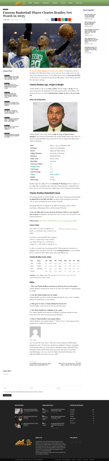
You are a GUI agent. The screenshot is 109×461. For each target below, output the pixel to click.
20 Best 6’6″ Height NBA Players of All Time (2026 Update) (11, 104)
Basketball (46, 3)
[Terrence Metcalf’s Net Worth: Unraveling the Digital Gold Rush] (18, 411)
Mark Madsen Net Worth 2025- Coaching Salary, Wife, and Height (11, 120)
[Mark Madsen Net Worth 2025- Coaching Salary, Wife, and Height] (23, 119)
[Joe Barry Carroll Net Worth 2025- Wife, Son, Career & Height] (23, 111)
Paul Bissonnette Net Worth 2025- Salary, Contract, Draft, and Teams (91, 49)
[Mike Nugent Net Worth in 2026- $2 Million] (18, 425)
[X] (55, 19)
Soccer (63, 3)
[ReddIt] (69, 19)
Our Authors (85, 459)
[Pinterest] (59, 19)
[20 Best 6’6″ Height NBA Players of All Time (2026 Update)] (23, 103)
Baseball (55, 3)
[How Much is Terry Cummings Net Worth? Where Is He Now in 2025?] (23, 85)
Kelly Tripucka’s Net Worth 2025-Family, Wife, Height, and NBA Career (11, 95)
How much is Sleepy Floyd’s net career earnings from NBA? (58, 221)
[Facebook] (52, 19)
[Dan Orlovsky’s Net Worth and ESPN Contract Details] (102, 16)
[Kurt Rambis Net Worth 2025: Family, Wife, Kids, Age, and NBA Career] (23, 77)
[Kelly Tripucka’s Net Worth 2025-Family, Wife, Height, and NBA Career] (23, 94)
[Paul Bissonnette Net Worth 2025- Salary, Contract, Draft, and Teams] (102, 49)
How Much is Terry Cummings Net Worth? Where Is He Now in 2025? (11, 86)
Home (30, 3)
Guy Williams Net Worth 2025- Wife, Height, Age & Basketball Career (40, 364)
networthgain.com (28, 459)
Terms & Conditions (66, 459)
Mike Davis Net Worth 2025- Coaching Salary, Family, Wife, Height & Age (69, 364)
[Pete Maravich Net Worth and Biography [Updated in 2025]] (23, 135)
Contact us (79, 459)
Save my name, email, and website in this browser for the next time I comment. (24, 391)
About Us (74, 459)
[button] (92, 3)
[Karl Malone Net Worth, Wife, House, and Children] (23, 127)
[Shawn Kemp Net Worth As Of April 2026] (18, 418)
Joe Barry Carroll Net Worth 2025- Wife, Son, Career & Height (11, 112)
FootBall (36, 3)
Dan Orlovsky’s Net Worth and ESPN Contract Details (90, 16)
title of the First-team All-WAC (66, 275)
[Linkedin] (66, 19)
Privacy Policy (58, 459)
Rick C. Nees (6, 19)
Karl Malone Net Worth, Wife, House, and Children (11, 128)
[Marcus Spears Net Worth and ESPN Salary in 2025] (102, 23)
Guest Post (79, 3)
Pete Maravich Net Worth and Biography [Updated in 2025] (11, 136)
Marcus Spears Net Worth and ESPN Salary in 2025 (90, 23)
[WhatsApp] (62, 19)
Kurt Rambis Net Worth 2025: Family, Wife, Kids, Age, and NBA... (58, 425)
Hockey (70, 3)
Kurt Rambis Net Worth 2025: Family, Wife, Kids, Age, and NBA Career (11, 78)
